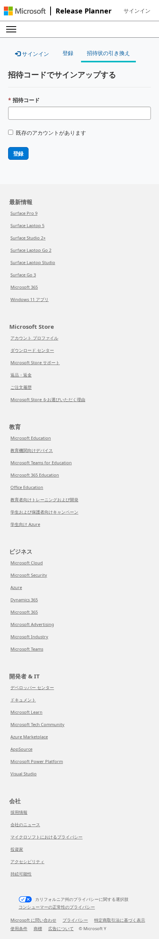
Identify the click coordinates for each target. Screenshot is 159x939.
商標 (38, 928)
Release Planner (84, 10)
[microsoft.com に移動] (25, 11)
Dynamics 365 (24, 600)
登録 (18, 153)
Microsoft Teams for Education (41, 462)
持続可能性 (21, 874)
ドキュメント (23, 700)
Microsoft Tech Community (37, 724)
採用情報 (18, 812)
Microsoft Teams (26, 649)
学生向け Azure (25, 524)
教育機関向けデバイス (31, 450)
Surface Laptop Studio (32, 262)
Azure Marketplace (29, 737)
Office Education (26, 487)
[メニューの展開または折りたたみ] (11, 29)
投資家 (16, 849)
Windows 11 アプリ (29, 299)
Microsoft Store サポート (35, 362)
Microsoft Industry (29, 636)
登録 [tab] (68, 53)
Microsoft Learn (26, 712)
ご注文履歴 (21, 387)
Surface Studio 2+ (28, 238)
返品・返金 (21, 375)
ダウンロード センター (32, 350)
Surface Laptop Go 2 (30, 250)
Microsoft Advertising (32, 624)
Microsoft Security (28, 575)
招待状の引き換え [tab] (108, 53)
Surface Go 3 (23, 275)
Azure (16, 587)
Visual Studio (23, 774)
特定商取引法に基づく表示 (119, 920)
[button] (137, 11)
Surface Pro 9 (23, 213)
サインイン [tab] (34, 53)
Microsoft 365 (24, 287)
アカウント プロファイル (34, 338)
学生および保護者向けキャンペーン (44, 512)
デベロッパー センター (32, 687)
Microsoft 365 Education (34, 475)
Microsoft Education (30, 438)
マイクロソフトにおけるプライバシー (46, 837)
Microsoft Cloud (26, 563)
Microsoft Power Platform (36, 761)
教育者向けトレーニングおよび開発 (44, 499)
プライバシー (75, 920)
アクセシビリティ (27, 861)
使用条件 (18, 928)
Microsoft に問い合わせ (33, 920)
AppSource (21, 749)
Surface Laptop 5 (27, 225)
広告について (61, 928)
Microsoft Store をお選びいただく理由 (47, 399)
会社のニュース (25, 824)
